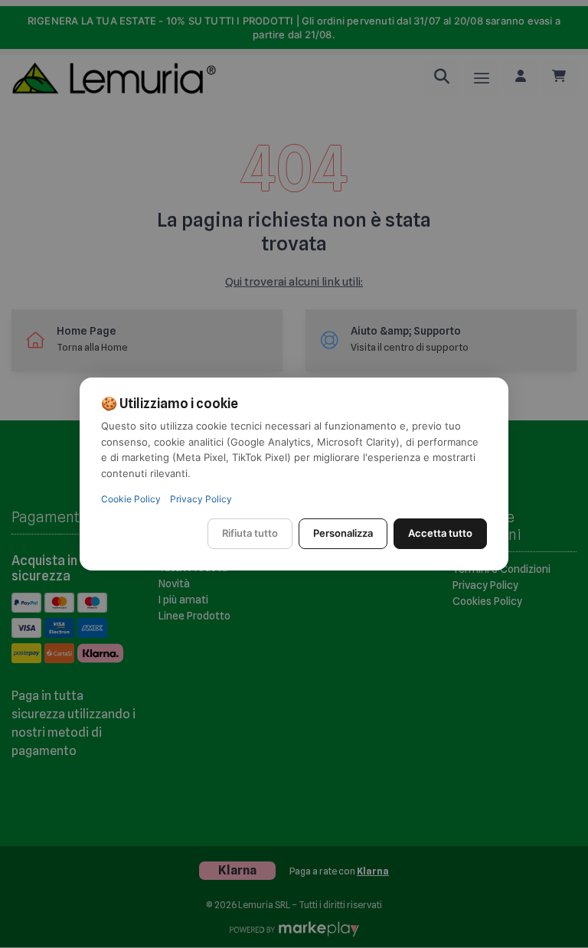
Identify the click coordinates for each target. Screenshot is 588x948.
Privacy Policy (201, 499)
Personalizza (343, 533)
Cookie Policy (131, 499)
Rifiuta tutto (250, 533)
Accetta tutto (440, 533)
